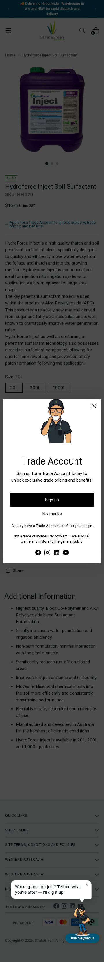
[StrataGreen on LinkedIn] (56, 553)
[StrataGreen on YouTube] (65, 553)
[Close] (93, 405)
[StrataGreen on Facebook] (38, 553)
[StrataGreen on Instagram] (47, 553)
